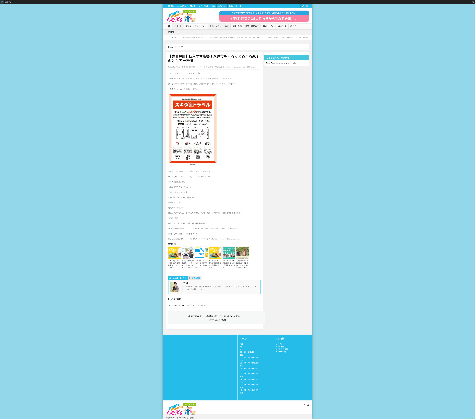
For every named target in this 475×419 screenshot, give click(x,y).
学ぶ (227, 26)
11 (250, 352)
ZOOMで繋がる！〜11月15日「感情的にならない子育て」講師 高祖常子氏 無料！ (214, 37)
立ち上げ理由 (181, 6)
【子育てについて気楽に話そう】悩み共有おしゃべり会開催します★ (242, 264)
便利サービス (267, 26)
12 (253, 352)
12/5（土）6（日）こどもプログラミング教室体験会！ (201, 264)
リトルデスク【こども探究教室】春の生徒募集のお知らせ (215, 264)
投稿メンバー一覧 (235, 6)
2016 (241, 371)
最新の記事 (196, 278)
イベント (178, 26)
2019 (241, 355)
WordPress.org (281, 351)
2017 (241, 366)
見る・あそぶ (215, 26)
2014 (241, 382)
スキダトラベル (176, 89)
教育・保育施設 (252, 26)
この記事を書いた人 (179, 278)
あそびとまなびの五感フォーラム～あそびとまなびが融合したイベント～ (188, 265)
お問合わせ (222, 6)
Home (170, 46)
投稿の (280, 346)
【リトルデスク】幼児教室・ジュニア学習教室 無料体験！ (229, 264)
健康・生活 (237, 26)
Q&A (213, 6)
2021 (241, 344)
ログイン (190, 305)
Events (171, 32)
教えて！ (294, 26)
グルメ (188, 26)
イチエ (177, 67)
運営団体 (171, 6)
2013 (241, 387)
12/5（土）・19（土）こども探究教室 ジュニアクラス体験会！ (174, 264)
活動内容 (193, 6)
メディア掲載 (203, 6)
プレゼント (282, 26)
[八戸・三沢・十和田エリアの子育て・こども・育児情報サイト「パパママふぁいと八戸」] (181, 16)
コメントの (282, 349)
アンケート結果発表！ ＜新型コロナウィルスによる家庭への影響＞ (266, 37)
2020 (241, 349)
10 (248, 352)
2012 (241, 393)
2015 (241, 377)
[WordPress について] (2, 2)
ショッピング (200, 26)
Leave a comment (239, 67)
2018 (241, 360)
